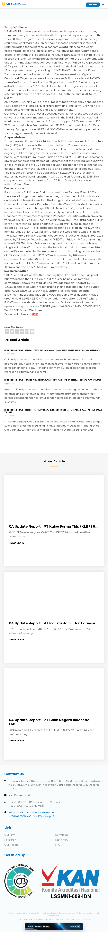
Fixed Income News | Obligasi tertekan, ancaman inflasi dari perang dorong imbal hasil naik (52, 350)
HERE (35, 314)
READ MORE (16, 543)
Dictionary (61, 839)
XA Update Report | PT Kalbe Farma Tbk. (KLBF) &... (54, 526)
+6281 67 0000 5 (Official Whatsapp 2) (32, 816)
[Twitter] (12, 331)
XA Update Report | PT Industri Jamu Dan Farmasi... (53, 623)
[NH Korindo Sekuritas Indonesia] (14, 4)
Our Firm (9, 834)
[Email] (22, 331)
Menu (103, 4)
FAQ (57, 844)
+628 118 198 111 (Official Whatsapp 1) (31, 812)
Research (10, 839)
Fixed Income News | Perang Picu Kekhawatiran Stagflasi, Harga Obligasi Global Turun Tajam (52, 380)
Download (61, 834)
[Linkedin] (17, 331)
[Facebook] (7, 331)
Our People (11, 844)
